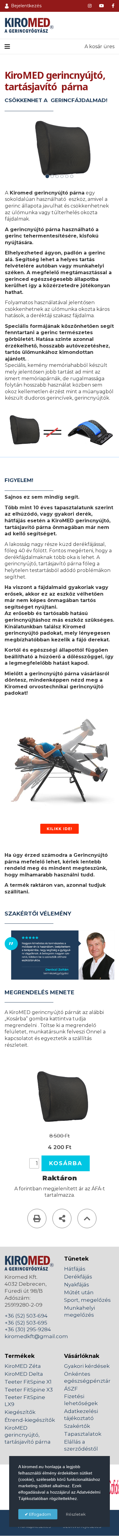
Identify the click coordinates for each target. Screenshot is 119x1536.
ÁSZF (71, 1389)
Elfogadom (39, 1514)
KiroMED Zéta (23, 1366)
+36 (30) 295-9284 (28, 1329)
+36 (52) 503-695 (26, 1323)
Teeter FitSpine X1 (28, 1382)
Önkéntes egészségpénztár (87, 1377)
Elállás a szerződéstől (81, 1445)
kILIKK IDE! (59, 828)
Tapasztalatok (82, 1434)
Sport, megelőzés (87, 1300)
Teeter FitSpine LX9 (25, 1400)
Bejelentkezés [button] (26, 5)
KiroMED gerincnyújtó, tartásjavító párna (28, 1435)
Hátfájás (74, 1269)
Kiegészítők (20, 1412)
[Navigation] (7, 46)
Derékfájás (78, 1277)
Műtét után (79, 1292)
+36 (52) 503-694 (26, 1316)
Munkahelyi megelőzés (79, 1311)
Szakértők (77, 1426)
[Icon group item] (90, 6)
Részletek (76, 1514)
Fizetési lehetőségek (81, 1399)
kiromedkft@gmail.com (36, 1336)
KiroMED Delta (24, 1374)
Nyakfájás (76, 1285)
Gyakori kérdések (87, 1366)
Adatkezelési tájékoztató (81, 1414)
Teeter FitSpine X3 (29, 1390)
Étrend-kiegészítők (30, 1420)
